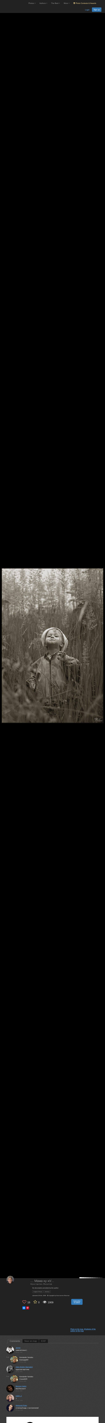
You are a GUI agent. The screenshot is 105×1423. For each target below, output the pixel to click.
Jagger (18, 1348)
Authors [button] (42, 3)
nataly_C (19, 1396)
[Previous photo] (2, 623)
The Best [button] (55, 3)
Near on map (30, 1341)
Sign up (97, 10)
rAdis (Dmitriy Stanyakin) (24, 1367)
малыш (47, 1291)
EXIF (43, 1341)
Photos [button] (31, 3)
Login (87, 10)
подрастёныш (37, 1291)
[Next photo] (102, 623)
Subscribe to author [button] (76, 1302)
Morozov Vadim (21, 1386)
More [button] (66, 3)
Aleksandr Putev (21, 1405)
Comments (15, 1341)
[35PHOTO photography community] (14, 3)
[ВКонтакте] (23, 1307)
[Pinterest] (27, 1307)
